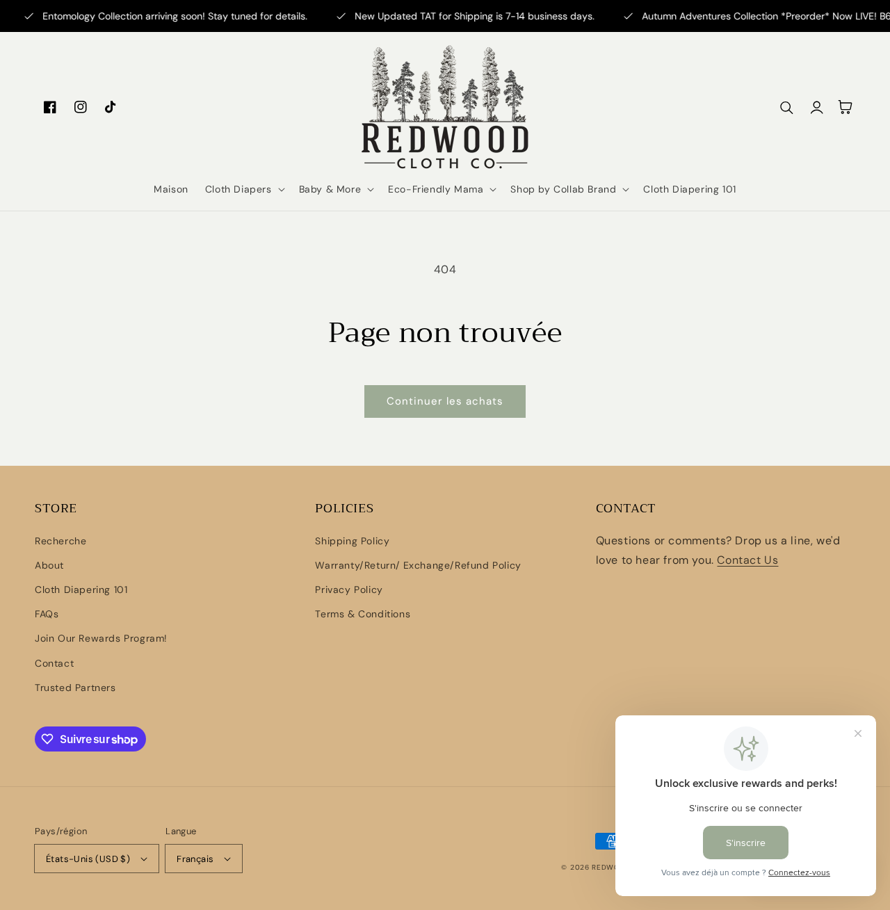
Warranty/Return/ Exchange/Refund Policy (418, 565)
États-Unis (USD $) (88, 859)
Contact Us (747, 560)
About (49, 565)
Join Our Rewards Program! (101, 638)
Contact (54, 663)
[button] (244, 189)
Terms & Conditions (362, 614)
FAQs (46, 614)
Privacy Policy (348, 589)
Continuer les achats (445, 401)
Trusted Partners (75, 687)
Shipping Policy (352, 541)
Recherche (60, 541)
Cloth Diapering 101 (81, 589)
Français (195, 859)
